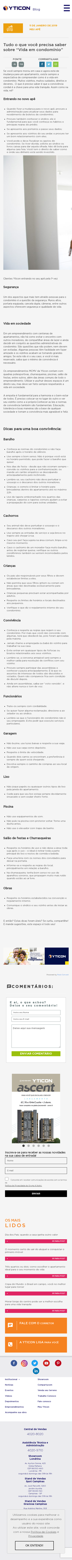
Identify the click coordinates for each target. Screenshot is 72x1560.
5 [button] (43, 1145)
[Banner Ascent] (36, 1108)
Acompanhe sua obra (15, 1412)
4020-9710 (35, 1450)
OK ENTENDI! (34, 1545)
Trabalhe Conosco (47, 1396)
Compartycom (45, 1385)
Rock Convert (63, 975)
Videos (8, 1396)
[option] (36, 1108)
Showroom (43, 1379)
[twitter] (34, 1363)
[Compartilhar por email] (55, 64)
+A (21, 64)
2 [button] (28, 1145)
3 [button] (33, 1145)
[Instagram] (24, 1362)
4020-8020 (35, 1434)
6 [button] (48, 1145)
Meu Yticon (43, 1407)
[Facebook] (13, 1363)
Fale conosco (44, 1401)
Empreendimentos (14, 1407)
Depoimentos (12, 1401)
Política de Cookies (43, 1532)
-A (14, 64)
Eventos (9, 1390)
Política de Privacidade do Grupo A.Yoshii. (23, 1186)
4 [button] (38, 1145)
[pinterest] (58, 1363)
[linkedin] (36, 1371)
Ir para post (36, 1241)
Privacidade (35, 1536)
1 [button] (23, 1145)
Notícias (9, 1385)
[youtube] (46, 1363)
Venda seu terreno (47, 1390)
